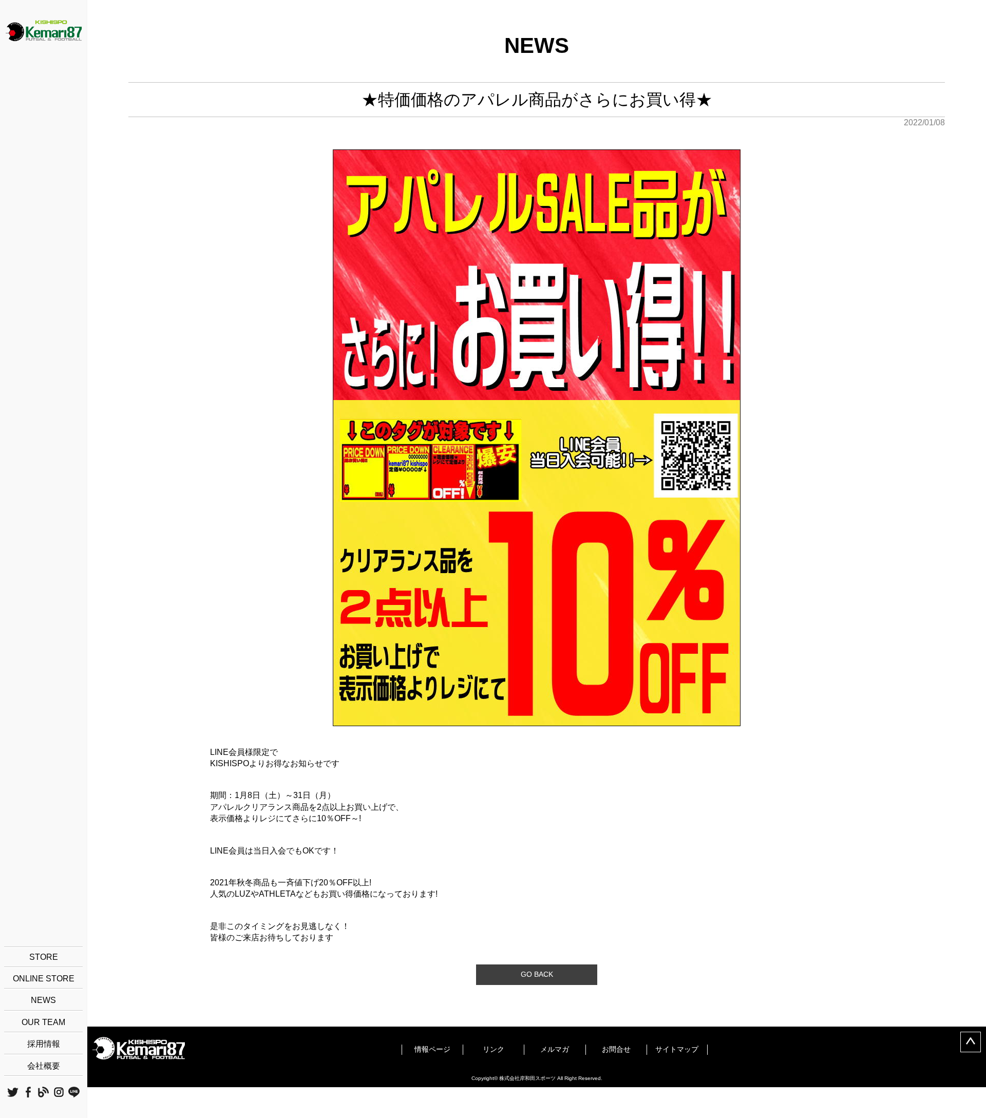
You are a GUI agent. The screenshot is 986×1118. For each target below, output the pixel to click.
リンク (493, 1049)
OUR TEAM (43, 1022)
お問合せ (616, 1049)
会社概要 (43, 1066)
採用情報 (43, 1043)
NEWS (43, 1000)
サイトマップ (676, 1049)
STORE (43, 957)
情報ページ (432, 1049)
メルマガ (554, 1049)
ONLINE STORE (43, 978)
